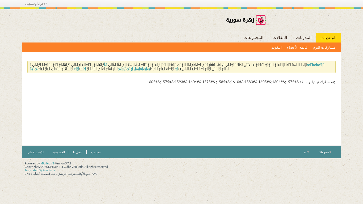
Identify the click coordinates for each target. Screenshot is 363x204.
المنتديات (328, 37)
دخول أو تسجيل (35, 4)
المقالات (279, 37)
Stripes (324, 152)
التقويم (276, 47)
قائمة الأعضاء (297, 47)
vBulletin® (47, 163)
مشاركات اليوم (324, 47)
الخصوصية (58, 152)
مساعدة (96, 152)
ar (305, 152)
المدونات (303, 37)
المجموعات (253, 37)
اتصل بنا (77, 152)
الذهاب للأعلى (35, 152)
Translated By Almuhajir (40, 170)
